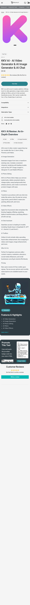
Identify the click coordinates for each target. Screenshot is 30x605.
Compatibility (5, 102)
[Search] (25, 3)
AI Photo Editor (6, 142)
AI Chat (4, 139)
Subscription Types (6, 112)
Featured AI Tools (13, 7)
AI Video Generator (18, 142)
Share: (2, 123)
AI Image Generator (22, 139)
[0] (27, 3)
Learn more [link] (4, 332)
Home (2, 12)
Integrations (4, 107)
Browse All (3, 7)
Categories (21, 7)
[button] (5, 75)
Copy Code (21, 361)
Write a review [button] (15, 377)
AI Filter (12, 139)
